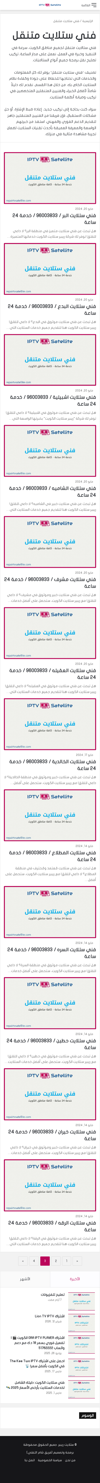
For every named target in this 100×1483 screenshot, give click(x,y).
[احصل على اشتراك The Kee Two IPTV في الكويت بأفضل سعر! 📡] (81, 1368)
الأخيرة (75, 1279)
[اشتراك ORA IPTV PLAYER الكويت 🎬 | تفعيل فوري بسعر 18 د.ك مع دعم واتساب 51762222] (81, 1344)
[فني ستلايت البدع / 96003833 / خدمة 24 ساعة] (50, 269)
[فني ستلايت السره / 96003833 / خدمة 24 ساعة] (50, 912)
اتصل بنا (30, 1460)
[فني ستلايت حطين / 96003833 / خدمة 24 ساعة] (50, 1003)
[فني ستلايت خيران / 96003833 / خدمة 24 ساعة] (50, 1094)
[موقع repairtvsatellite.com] (50, 5)
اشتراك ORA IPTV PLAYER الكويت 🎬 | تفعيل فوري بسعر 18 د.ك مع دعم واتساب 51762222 (38, 1343)
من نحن (70, 1460)
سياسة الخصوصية (50, 1460)
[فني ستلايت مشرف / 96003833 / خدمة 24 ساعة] (50, 542)
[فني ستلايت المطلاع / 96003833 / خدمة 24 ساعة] (50, 815)
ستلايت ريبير (66, 1444)
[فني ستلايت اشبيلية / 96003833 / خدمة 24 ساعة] (50, 360)
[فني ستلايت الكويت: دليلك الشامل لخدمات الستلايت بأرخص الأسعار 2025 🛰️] (81, 1389)
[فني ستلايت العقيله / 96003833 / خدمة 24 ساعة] (50, 633)
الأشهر (25, 1279)
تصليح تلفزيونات (53, 1294)
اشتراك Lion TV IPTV (50, 1316)
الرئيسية (88, 21)
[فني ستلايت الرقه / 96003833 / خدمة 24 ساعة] (50, 1185)
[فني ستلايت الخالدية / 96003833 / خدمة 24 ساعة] (50, 724)
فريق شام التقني (39, 1452)
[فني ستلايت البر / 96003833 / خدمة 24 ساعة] (50, 178)
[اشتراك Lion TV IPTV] (81, 1323)
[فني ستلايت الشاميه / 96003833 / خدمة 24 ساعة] (50, 451)
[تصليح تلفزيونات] (81, 1301)
